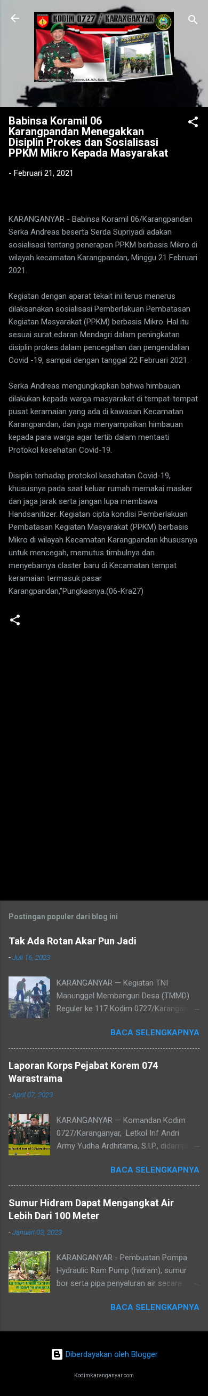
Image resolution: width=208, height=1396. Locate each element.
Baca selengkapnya (154, 1032)
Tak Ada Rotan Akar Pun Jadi (73, 941)
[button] (193, 123)
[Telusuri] (193, 21)
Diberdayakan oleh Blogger (110, 1354)
